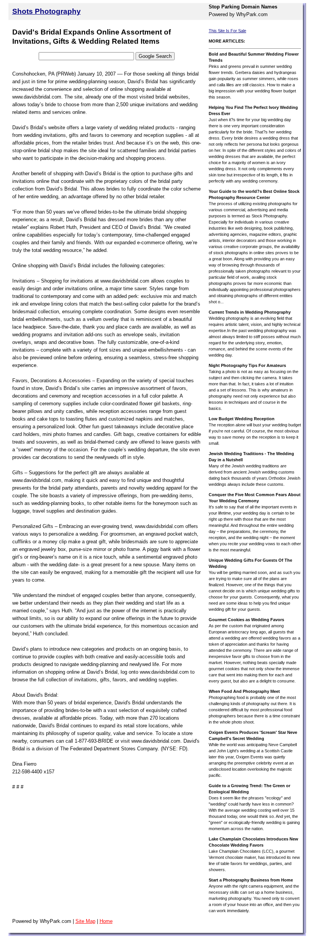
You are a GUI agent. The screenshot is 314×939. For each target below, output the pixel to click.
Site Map (85, 921)
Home (106, 921)
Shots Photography (46, 11)
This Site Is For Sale (227, 30)
